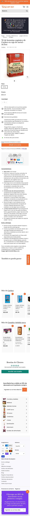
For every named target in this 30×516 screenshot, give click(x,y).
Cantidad (4, 99)
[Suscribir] (24, 389)
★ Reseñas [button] (28, 259)
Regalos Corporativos (7, 475)
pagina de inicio (24, 35)
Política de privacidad (7, 477)
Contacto (4, 481)
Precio (3, 92)
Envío (2, 142)
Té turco (5, 37)
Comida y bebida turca (12, 35)
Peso (2, 84)
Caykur (3, 47)
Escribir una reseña (15, 371)
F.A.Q (2, 464)
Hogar (2, 35)
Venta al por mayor (6, 483)
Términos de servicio (6, 479)
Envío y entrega (5, 462)
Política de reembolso (7, 468)
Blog (2, 472)
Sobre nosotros (5, 470)
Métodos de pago (6, 466)
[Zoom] (27, 76)
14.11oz (4, 87)
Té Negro (11, 37)
